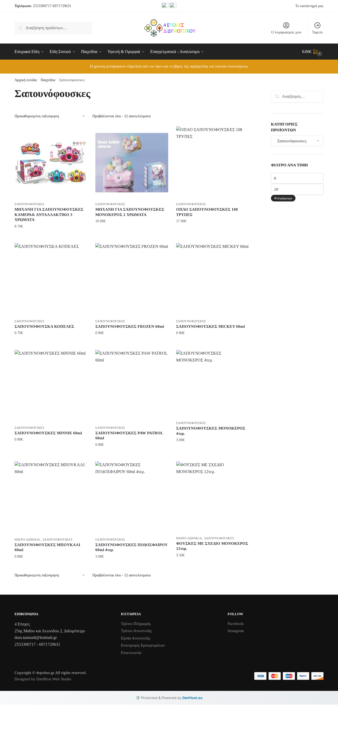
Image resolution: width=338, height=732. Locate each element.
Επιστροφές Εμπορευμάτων (143, 645)
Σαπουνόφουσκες (29, 204)
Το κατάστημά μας (309, 6)
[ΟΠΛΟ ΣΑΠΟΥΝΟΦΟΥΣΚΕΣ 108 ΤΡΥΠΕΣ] (212, 162)
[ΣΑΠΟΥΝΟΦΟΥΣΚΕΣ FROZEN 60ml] (131, 279)
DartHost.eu (192, 698)
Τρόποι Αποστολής (136, 631)
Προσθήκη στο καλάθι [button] (51, 237)
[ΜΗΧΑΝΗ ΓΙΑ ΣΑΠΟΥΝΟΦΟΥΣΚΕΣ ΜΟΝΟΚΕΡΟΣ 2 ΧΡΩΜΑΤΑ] (131, 162)
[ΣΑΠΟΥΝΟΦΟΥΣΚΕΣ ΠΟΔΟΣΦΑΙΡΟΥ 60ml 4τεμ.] (131, 497)
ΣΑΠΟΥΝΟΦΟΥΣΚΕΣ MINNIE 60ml (48, 433)
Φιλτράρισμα (283, 198)
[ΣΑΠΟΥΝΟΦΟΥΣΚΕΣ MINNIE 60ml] (51, 386)
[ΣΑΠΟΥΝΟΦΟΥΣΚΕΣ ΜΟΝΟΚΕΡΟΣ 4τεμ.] (212, 384)
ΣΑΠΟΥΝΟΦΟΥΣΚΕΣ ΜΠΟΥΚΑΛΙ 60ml (47, 547)
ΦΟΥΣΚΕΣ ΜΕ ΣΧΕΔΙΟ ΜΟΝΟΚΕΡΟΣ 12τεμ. (212, 546)
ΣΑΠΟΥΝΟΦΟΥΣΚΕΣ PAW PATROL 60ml (129, 435)
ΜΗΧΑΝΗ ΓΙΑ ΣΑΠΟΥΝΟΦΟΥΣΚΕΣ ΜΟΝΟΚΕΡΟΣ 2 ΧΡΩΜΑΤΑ (129, 212)
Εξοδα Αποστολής (135, 638)
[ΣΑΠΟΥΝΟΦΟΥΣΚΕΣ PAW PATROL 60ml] (131, 386)
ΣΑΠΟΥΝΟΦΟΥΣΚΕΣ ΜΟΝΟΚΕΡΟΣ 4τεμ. (210, 431)
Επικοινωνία (131, 653)
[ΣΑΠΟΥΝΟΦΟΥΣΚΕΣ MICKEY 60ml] (212, 279)
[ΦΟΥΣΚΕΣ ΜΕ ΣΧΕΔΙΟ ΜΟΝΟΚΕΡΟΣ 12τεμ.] (212, 497)
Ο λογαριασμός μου (286, 32)
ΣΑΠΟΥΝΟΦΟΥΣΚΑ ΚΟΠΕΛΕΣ (44, 326)
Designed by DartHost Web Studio (43, 679)
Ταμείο (317, 32)
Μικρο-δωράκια (27, 539)
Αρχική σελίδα (26, 80)
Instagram (236, 631)
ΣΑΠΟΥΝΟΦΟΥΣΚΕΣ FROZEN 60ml (129, 326)
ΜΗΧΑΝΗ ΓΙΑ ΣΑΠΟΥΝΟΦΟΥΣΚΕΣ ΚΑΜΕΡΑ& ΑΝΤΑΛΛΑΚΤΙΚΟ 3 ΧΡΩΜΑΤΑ (49, 214)
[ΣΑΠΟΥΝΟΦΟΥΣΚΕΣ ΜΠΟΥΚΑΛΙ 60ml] (51, 497)
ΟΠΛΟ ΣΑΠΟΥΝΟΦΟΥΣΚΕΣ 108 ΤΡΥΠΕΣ (207, 212)
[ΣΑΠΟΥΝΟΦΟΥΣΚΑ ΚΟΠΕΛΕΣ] (51, 279)
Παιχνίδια (48, 80)
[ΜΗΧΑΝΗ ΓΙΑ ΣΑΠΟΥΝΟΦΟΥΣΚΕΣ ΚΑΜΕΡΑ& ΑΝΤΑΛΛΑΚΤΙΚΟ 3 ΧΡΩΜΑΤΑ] (51, 162)
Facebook (236, 624)
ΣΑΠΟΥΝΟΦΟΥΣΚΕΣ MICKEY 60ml (210, 326)
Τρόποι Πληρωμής (136, 624)
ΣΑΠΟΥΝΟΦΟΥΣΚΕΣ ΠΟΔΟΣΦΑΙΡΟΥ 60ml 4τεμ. (131, 547)
